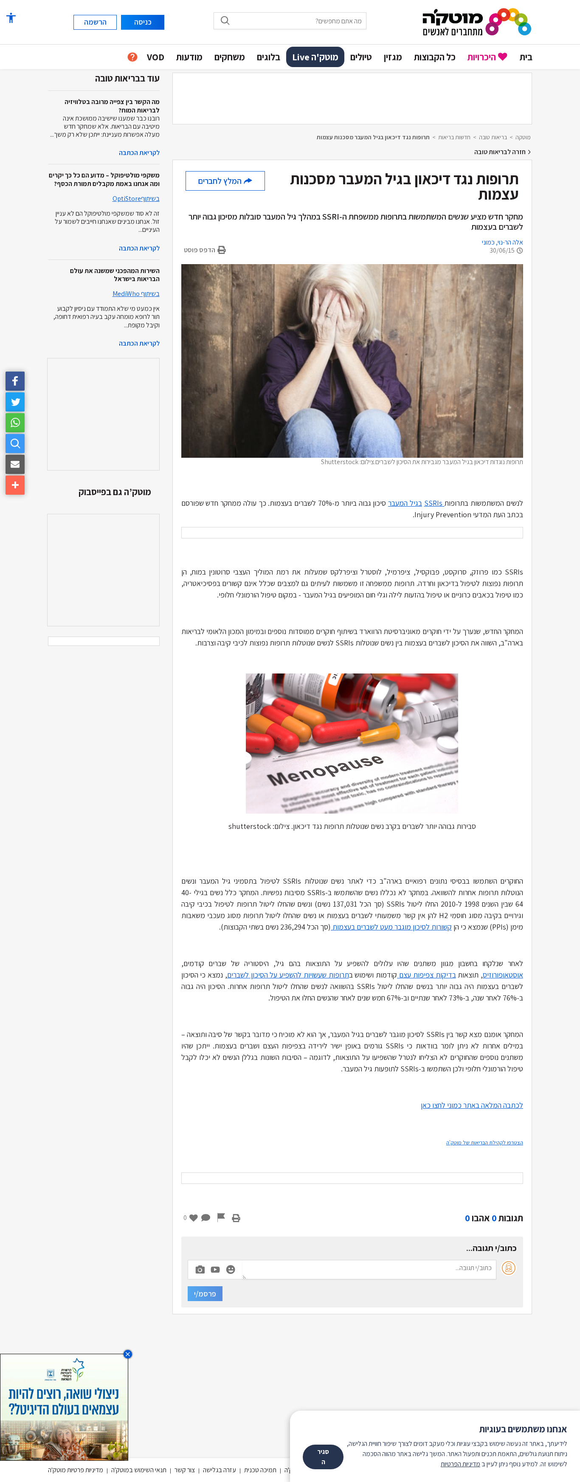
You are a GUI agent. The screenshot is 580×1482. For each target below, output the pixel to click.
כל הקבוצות (435, 57)
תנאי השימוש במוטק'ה (138, 1469)
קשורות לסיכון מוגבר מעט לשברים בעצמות (391, 927)
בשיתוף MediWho (136, 293)
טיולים (361, 57)
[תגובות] (206, 1217)
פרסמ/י (205, 1294)
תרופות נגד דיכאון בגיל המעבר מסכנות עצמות (373, 137)
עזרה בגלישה (219, 1469)
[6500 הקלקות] (64, 1406)
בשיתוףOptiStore (136, 198)
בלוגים (268, 57)
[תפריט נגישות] (10, 18)
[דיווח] (221, 1217)
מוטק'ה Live (315, 57)
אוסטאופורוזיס (503, 975)
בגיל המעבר (405, 503)
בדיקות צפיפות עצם (426, 975)
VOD (155, 57)
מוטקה (523, 137)
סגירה (323, 1456)
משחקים (229, 57)
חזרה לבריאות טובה (500, 151)
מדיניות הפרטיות (460, 1463)
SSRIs (434, 503)
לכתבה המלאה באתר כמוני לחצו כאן (472, 1105)
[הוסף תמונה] (200, 1268)
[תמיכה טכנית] (132, 57)
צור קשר (185, 1469)
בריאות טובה (493, 137)
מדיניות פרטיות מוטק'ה (75, 1469)
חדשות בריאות (454, 137)
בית (526, 57)
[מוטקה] (477, 21)
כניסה (143, 22)
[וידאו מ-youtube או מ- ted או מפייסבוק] (215, 1270)
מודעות (189, 57)
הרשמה (95, 22)
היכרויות (481, 57)
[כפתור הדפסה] (236, 1217)
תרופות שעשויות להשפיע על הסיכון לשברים (288, 975)
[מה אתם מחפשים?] (225, 20)
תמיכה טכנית (260, 1469)
